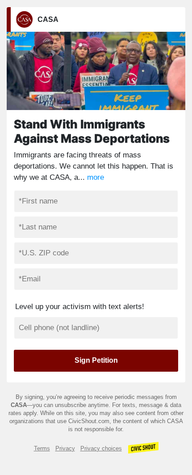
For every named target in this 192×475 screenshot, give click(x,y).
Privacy (65, 448)
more (95, 177)
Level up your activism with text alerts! (79, 306)
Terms (42, 448)
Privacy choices (101, 448)
